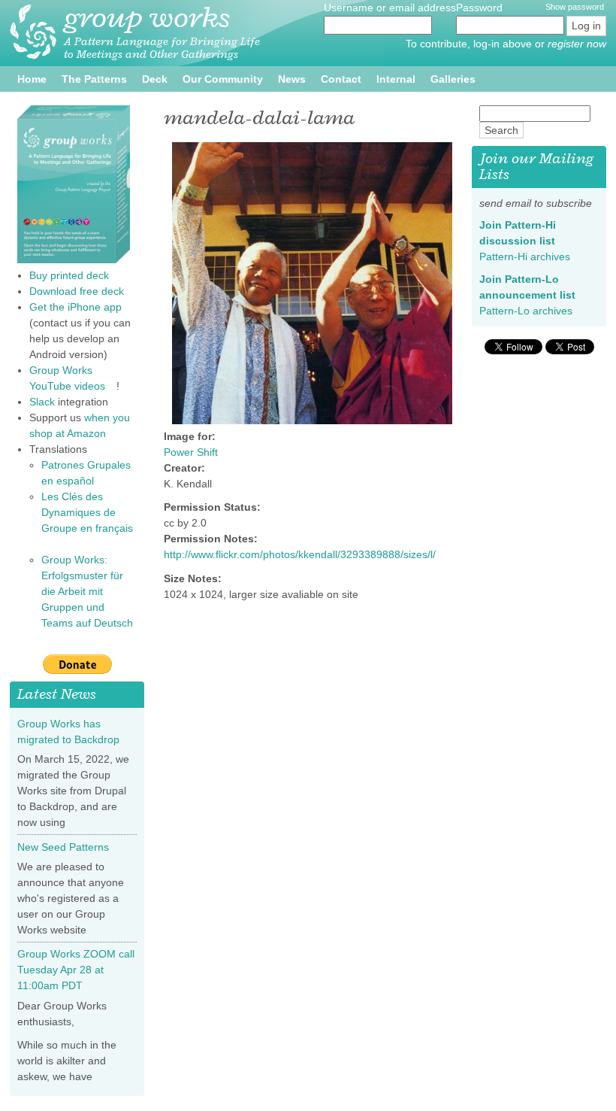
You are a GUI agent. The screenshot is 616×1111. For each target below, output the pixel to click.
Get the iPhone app (81, 307)
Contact (341, 79)
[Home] (33, 32)
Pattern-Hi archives (530, 256)
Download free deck (76, 291)
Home (32, 79)
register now (577, 44)
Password (481, 8)
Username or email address (390, 8)
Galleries (453, 79)
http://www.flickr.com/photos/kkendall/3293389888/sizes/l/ (305, 554)
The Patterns (94, 79)
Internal (395, 79)
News (292, 79)
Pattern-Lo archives (531, 311)
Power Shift (191, 452)
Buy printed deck (69, 275)
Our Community (223, 79)
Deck (155, 79)
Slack (42, 402)
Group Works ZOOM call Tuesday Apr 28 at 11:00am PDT (75, 969)
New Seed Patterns (63, 847)
